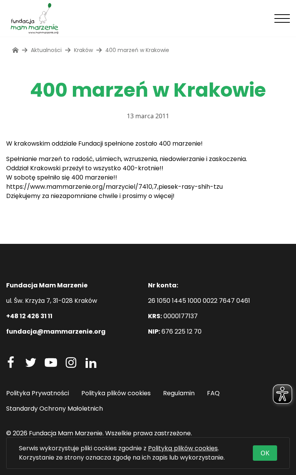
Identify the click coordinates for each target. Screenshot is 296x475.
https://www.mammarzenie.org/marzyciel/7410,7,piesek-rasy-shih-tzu (114, 186)
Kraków (83, 50)
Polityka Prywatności (37, 393)
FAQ (213, 393)
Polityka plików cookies (116, 393)
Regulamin (179, 393)
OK (265, 453)
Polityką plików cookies (183, 448)
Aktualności (46, 50)
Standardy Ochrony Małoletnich (54, 408)
